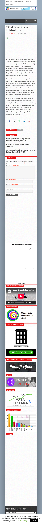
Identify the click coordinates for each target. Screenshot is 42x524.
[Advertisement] (21, 221)
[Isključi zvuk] (30, 303)
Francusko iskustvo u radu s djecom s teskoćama (17, 145)
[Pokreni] (9, 303)
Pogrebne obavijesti (19, 1)
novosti (20, 130)
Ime (11, 179)
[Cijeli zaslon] (33, 303)
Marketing (9, 1)
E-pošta (12, 184)
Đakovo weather (21, 283)
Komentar (12, 165)
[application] (21, 296)
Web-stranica (9, 189)
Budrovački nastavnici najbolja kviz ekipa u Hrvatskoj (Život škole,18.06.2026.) (19, 140)
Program (28, 1)
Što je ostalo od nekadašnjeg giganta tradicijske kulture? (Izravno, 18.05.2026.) (20, 151)
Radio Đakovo (9, 4)
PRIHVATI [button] (34, 521)
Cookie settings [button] (23, 521)
